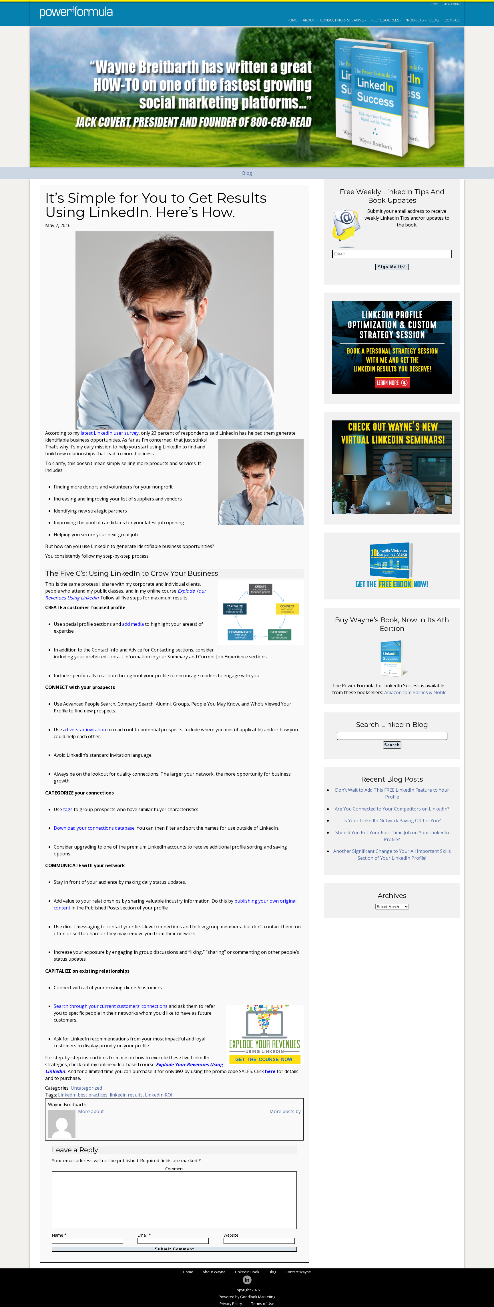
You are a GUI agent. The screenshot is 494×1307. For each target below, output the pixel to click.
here (270, 1071)
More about (91, 1111)
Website (231, 1235)
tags (68, 809)
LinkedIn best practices (82, 1095)
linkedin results (126, 1095)
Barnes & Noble (430, 692)
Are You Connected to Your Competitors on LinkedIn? (392, 809)
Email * (144, 1235)
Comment (174, 1168)
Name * (59, 1235)
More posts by (285, 1111)
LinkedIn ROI (158, 1095)
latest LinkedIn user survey (110, 433)
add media (133, 624)
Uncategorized (86, 1088)
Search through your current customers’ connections (111, 1006)
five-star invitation (86, 729)
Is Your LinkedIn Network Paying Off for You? (392, 820)
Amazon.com (398, 692)
